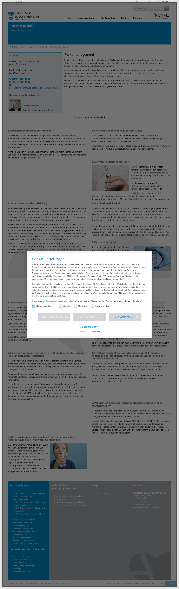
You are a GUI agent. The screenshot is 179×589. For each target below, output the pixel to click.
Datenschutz (96, 331)
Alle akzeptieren (123, 317)
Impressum (83, 331)
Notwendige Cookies (45, 306)
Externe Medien (102, 306)
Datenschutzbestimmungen (57, 301)
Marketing (82, 306)
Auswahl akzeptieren (52, 317)
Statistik (66, 306)
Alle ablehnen (87, 317)
